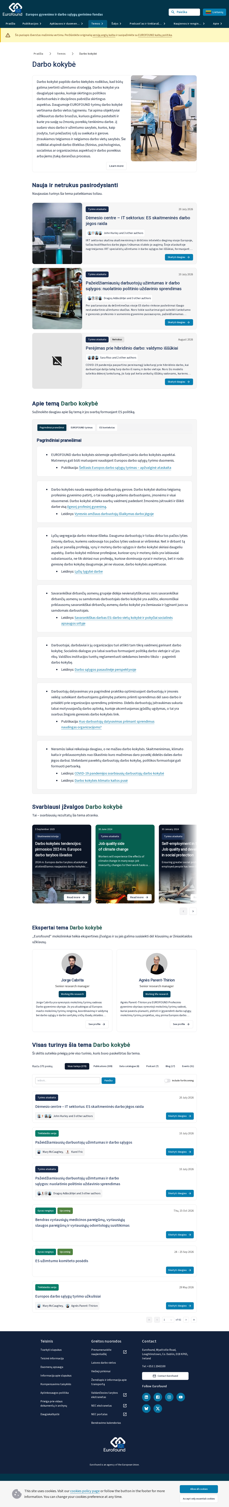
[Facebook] (158, 1397)
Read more (77, 898)
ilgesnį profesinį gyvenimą (86, 506)
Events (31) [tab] (188, 1066)
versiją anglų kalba (103, 35)
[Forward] (193, 911)
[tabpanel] (114, 613)
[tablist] (114, 428)
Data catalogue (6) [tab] (129, 1066)
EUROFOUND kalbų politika (155, 35)
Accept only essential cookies (199, 1499)
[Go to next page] (186, 1320)
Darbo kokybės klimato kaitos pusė (101, 780)
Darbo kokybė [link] (88, 54)
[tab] (51, 427)
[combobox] (168, 1320)
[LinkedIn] (146, 1397)
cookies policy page (85, 1491)
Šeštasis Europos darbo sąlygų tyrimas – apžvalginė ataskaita (125, 467)
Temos (61, 54)
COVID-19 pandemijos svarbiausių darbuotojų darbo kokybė (119, 773)
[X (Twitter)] (158, 1408)
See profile (95, 1024)
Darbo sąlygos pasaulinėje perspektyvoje (105, 669)
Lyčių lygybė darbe (89, 571)
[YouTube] (180, 1397)
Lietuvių (218, 12)
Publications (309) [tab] (103, 1066)
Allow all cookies (199, 1489)
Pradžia (10, 24)
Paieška (108, 1080)
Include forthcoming (183, 1080)
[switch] (167, 1080)
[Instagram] (169, 1397)
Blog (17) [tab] (170, 1066)
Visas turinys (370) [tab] (77, 1066)
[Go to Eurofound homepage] (12, 9)
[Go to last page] (194, 1320)
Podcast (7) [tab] (152, 1066)
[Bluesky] (146, 1408)
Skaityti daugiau (176, 257)
